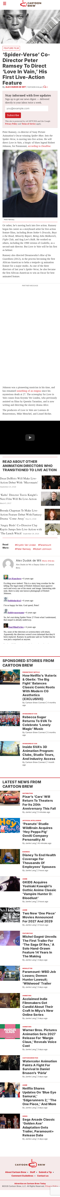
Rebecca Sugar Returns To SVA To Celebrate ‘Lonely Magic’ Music (37, 723)
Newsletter (27, 968)
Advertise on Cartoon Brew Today (30, 1183)
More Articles (48, 561)
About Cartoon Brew (15, 1172)
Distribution (27, 793)
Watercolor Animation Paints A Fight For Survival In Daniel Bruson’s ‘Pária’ (39, 1067)
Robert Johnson (42, 549)
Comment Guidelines (22, 1175)
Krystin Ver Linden (26, 545)
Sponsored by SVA (29, 713)
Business (26, 851)
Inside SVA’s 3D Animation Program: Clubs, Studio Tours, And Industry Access (38, 752)
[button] (30, 437)
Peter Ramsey (23, 549)
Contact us (43, 1175)
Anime (24, 879)
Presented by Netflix (31, 672)
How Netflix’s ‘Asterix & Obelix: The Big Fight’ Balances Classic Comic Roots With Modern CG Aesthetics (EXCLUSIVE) (39, 687)
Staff (32, 1172)
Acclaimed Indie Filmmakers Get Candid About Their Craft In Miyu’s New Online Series (37, 1006)
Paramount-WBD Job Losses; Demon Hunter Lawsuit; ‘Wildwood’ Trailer (39, 977)
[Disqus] (30, 608)
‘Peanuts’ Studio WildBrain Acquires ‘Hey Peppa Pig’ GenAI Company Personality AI (37, 831)
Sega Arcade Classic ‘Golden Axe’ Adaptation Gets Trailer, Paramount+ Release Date (38, 1127)
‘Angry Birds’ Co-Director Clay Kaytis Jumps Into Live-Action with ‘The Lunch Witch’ (21, 529)
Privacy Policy (11, 124)
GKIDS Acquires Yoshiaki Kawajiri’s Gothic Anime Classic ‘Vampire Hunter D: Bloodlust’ (39, 890)
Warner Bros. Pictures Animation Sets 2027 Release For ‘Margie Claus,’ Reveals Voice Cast (39, 1038)
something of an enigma (29, 390)
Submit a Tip (45, 1172)
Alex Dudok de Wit (15, 87)
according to (39, 146)
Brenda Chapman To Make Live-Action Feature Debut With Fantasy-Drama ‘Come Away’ (21, 514)
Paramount (45, 545)
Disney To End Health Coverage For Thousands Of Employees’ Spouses (39, 861)
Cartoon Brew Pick (30, 1058)
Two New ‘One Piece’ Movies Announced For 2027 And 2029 (39, 917)
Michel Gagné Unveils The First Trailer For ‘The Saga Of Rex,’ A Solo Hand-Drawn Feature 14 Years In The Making (39, 946)
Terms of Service (29, 124)
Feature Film (11, 48)
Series (24, 1116)
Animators (26, 995)
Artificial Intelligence (31, 820)
